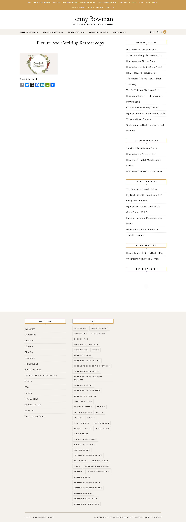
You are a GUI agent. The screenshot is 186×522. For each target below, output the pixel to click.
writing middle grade (85, 499)
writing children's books (88, 488)
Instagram (30, 329)
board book (80, 334)
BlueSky (29, 352)
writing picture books (86, 504)
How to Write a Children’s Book (142, 49)
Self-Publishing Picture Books (141, 148)
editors (78, 418)
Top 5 (77, 466)
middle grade (81, 434)
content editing (83, 401)
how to (91, 418)
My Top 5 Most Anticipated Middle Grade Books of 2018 (143, 209)
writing (78, 472)
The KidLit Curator (105, 7)
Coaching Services (52, 32)
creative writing (83, 407)
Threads (29, 346)
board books (98, 334)
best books (80, 328)
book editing (81, 339)
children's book (82, 355)
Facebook (30, 358)
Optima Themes (46, 517)
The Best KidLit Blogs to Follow (142, 189)
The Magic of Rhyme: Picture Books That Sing (144, 82)
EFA (27, 387)
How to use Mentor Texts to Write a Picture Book (144, 99)
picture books (82, 450)
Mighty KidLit (31, 364)
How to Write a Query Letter (140, 154)
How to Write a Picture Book (140, 61)
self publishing (100, 461)
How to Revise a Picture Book (141, 73)
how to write (81, 423)
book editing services (86, 344)
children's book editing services (92, 366)
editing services (83, 412)
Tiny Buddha (31, 399)
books (95, 350)
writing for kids (83, 493)
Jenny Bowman (93, 18)
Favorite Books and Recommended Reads (144, 221)
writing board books (98, 472)
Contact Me (119, 32)
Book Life (29, 410)
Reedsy (28, 393)
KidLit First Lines (33, 370)
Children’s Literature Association (41, 375)
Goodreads (30, 335)
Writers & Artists (33, 405)
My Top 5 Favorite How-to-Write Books (145, 113)
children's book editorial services (88, 378)
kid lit (88, 428)
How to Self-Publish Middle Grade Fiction (143, 163)
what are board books (97, 466)
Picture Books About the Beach (142, 229)
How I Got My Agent (35, 416)
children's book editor (86, 371)
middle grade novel (84, 445)
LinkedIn (29, 340)
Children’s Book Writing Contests (142, 107)
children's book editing (87, 361)
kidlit (77, 428)
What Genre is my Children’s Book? (144, 55)
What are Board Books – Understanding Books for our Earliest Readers (145, 125)
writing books (82, 477)
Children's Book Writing (87, 391)
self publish (80, 461)
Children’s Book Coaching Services (78, 2)
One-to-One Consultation (144, 2)
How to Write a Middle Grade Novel (144, 67)
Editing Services (29, 32)
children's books (83, 385)
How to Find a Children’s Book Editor (144, 253)
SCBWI (28, 381)
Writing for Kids (98, 32)
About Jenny (78, 7)
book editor (81, 350)
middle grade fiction (85, 439)
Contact (90, 7)
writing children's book (87, 482)
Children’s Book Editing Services (44, 2)
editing (101, 407)
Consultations (76, 32)
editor (100, 412)
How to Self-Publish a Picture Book (144, 171)
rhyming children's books (88, 455)
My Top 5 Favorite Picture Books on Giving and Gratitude (144, 198)
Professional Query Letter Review (113, 2)
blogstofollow (100, 328)
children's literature (86, 396)
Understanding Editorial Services (142, 259)
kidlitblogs (102, 428)
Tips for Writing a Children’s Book (143, 90)
